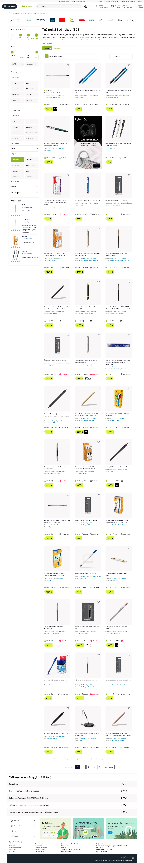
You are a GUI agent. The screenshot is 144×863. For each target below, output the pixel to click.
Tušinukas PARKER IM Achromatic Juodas (56, 733)
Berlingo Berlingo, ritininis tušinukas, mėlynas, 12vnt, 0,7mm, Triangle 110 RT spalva (55, 202)
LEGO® (11, 844)
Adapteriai (12, 849)
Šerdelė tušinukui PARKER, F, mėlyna (55, 360)
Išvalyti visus (57, 48)
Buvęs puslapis (68, 767)
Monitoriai (12, 851)
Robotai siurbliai (66, 851)
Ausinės (63, 848)
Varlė (140, 1)
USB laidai (99, 848)
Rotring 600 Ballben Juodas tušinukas (117, 467)
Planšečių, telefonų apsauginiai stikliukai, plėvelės (112, 846)
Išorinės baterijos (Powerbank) (71, 849)
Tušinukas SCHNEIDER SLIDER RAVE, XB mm (87, 200)
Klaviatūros (64, 846)
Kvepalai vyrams (40, 844)
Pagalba (100, 1)
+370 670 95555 (69, 1)
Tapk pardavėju (125, 1)
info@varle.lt (81, 1)
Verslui (133, 1)
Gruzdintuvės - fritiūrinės (104, 849)
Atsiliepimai (116, 1)
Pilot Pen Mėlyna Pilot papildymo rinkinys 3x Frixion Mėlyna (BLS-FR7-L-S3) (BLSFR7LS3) (118, 362)
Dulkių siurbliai (39, 851)
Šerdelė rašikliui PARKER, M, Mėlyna (85, 573)
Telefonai (12, 846)
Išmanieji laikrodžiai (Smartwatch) (71, 844)
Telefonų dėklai (40, 849)
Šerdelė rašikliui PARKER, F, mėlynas (116, 200)
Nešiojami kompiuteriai (103, 844)
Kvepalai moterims (41, 848)
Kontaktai (108, 1)
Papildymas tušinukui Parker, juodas (55, 93)
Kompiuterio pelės (15, 848)
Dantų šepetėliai (101, 851)
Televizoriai (38, 846)
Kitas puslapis (108, 767)
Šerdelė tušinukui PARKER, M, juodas (86, 520)
